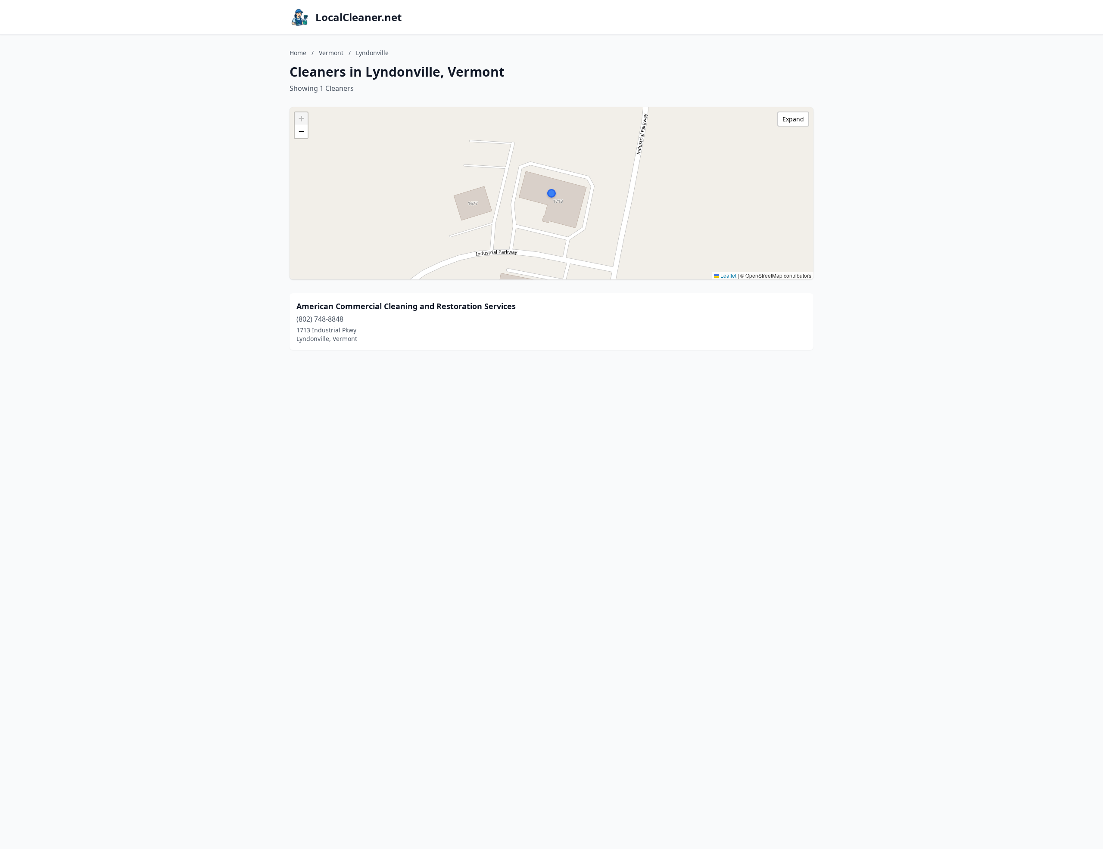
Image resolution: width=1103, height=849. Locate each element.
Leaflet (727, 275)
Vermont (331, 53)
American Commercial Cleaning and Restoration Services (406, 306)
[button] (551, 193)
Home (298, 53)
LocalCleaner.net (358, 17)
